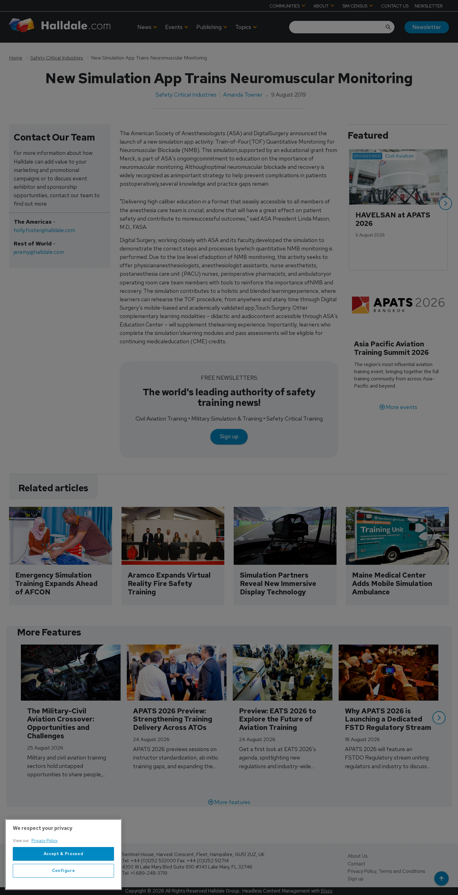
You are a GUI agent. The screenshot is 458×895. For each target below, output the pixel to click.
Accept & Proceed (63, 853)
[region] (63, 854)
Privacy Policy (44, 840)
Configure (63, 870)
